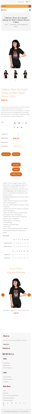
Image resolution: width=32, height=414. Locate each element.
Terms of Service (7, 368)
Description (16, 164)
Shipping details (16, 174)
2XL (15, 123)
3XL (19, 123)
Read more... (6, 344)
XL (17, 127)
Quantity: (4, 134)
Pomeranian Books (8, 400)
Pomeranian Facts (7, 379)
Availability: (4, 146)
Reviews (16, 169)
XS (21, 127)
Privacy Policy (6, 363)
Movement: (4, 142)
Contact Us (6, 381)
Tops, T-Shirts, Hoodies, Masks (10, 395)
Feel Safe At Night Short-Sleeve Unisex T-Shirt (16, 310)
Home (6, 24)
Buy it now (16, 154)
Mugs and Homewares (8, 398)
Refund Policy (6, 365)
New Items (5, 393)
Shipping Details (7, 377)
